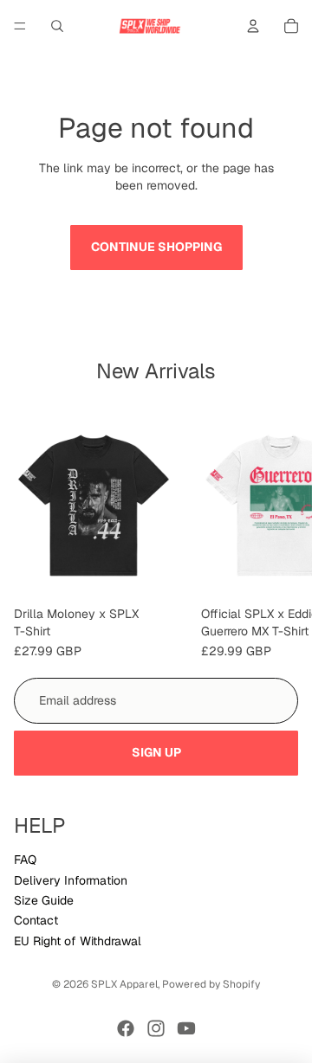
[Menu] (20, 26)
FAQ (25, 859)
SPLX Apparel (124, 984)
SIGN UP (156, 752)
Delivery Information (70, 880)
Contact (36, 920)
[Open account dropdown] (253, 26)
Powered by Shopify (211, 984)
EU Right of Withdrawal (77, 941)
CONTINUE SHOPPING (156, 246)
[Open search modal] (57, 26)
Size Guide (44, 900)
